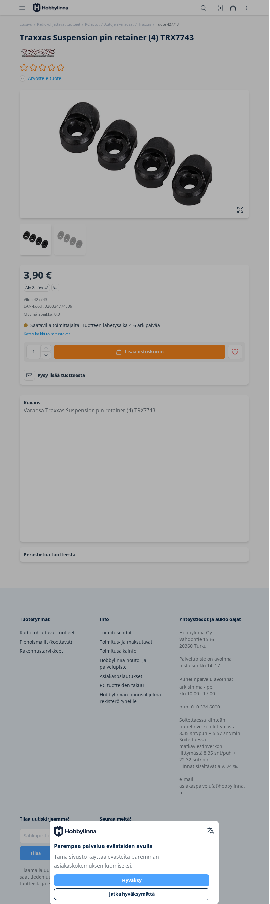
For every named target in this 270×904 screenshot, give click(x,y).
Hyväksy (132, 880)
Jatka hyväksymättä (132, 894)
